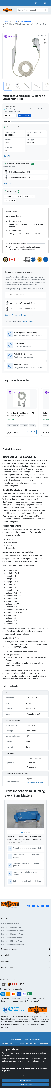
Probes (14, 22)
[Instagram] (47, 906)
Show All (7, 156)
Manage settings (25, 1080)
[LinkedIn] (42, 906)
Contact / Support (8, 967)
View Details (31, 432)
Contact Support (27, 321)
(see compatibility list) (34, 783)
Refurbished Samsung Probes (12, 934)
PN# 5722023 (10, 115)
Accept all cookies (26, 1084)
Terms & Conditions (32, 1039)
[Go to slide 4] (28, 832)
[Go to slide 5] (29, 832)
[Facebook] (28, 906)
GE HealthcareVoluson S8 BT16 (21, 172)
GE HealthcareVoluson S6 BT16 (21, 177)
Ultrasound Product (9, 949)
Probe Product (7, 919)
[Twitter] (38, 906)
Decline (25, 1076)
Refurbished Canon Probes (11, 938)
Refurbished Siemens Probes (12, 945)
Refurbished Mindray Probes (12, 941)
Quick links (5, 955)
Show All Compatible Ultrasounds (18, 315)
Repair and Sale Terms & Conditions (34, 1044)
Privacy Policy (15, 1039)
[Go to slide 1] (22, 832)
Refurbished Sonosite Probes (12, 931)
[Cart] (36, 3)
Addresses (5, 961)
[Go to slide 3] (26, 832)
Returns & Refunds (9, 1044)
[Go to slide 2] (24, 832)
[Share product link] (44, 38)
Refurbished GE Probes (10, 924)
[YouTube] (33, 906)
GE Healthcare (25, 22)
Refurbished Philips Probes (11, 927)
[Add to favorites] (45, 43)
